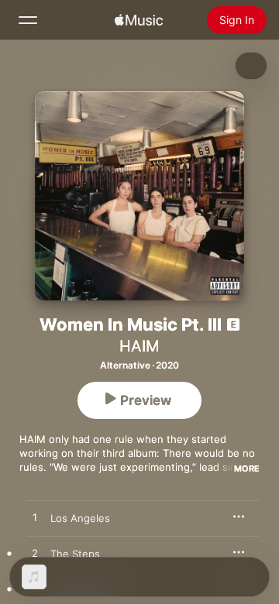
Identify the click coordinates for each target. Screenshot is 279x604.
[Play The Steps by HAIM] (34, 554)
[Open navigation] (28, 20)
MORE (247, 468)
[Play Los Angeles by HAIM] (34, 518)
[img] (139, 20)
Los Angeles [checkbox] (80, 518)
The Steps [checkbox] (75, 553)
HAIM (139, 346)
